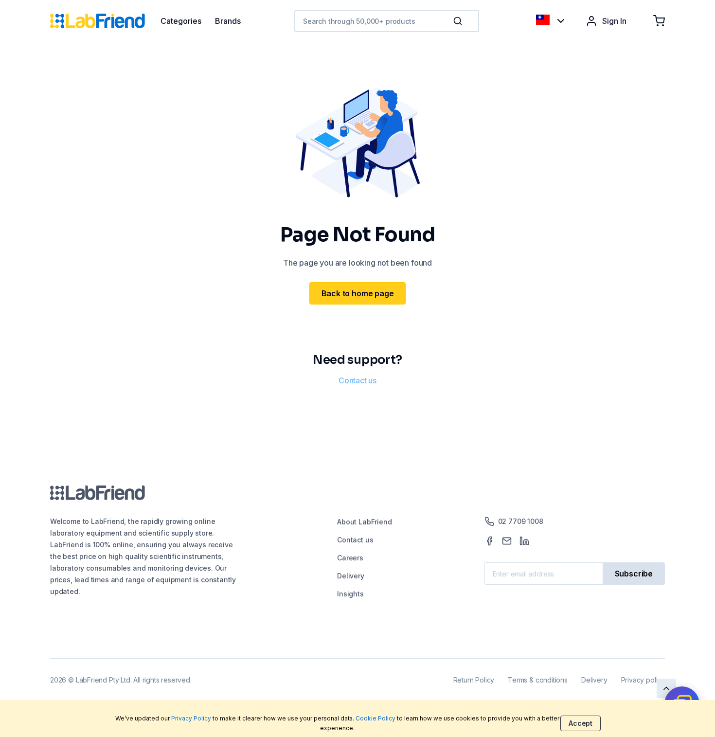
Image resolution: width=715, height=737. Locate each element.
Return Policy (474, 680)
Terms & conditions (538, 680)
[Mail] (507, 541)
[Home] (105, 21)
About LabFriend (364, 522)
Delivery (350, 576)
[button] (459, 21)
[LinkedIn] (524, 541)
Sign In (614, 21)
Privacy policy (643, 680)
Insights (350, 594)
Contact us (357, 380)
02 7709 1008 (520, 521)
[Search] (458, 21)
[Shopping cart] (659, 21)
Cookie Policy (375, 718)
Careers (350, 558)
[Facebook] (489, 541)
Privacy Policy (191, 718)
